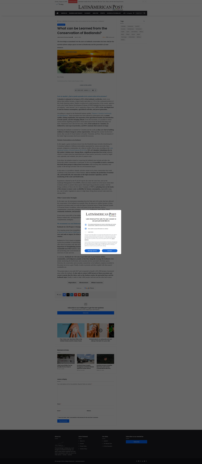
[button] (101, 232)
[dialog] (101, 232)
